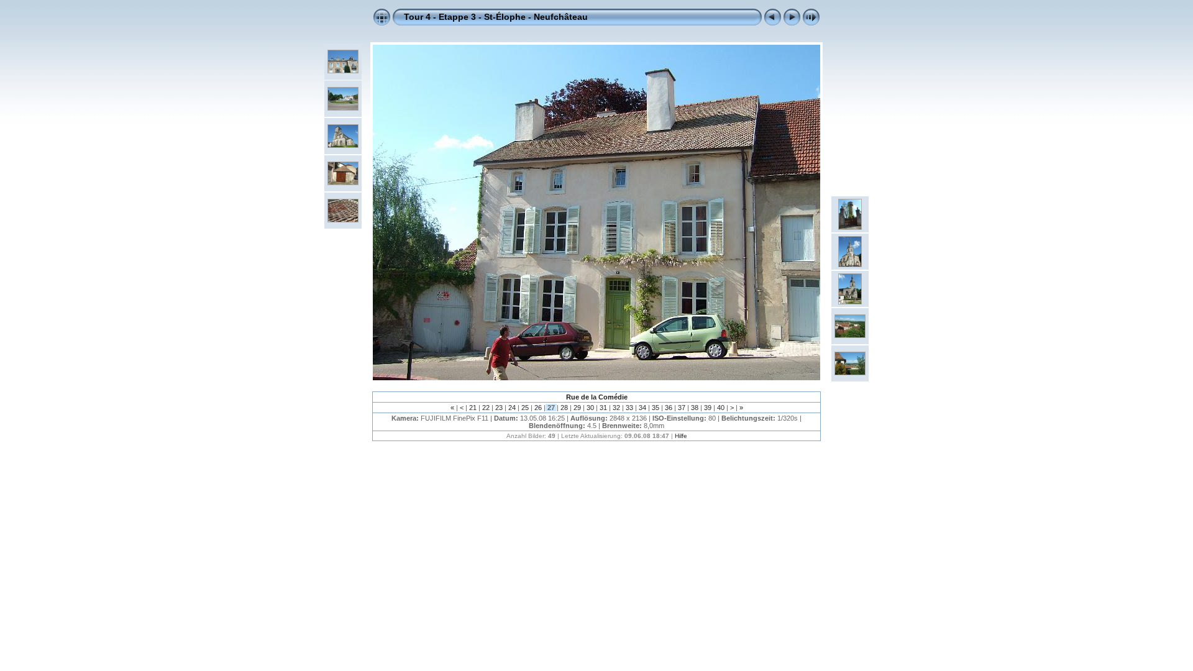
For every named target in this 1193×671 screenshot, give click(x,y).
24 (512, 407)
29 (577, 407)
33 (629, 407)
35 (655, 407)
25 (525, 407)
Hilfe (681, 435)
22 (485, 407)
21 (472, 407)
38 (694, 407)
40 (720, 407)
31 (603, 407)
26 (538, 407)
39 (707, 407)
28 (564, 407)
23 (499, 407)
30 (590, 407)
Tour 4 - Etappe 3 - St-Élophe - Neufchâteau (496, 17)
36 (668, 407)
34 (642, 407)
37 (681, 407)
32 (616, 407)
